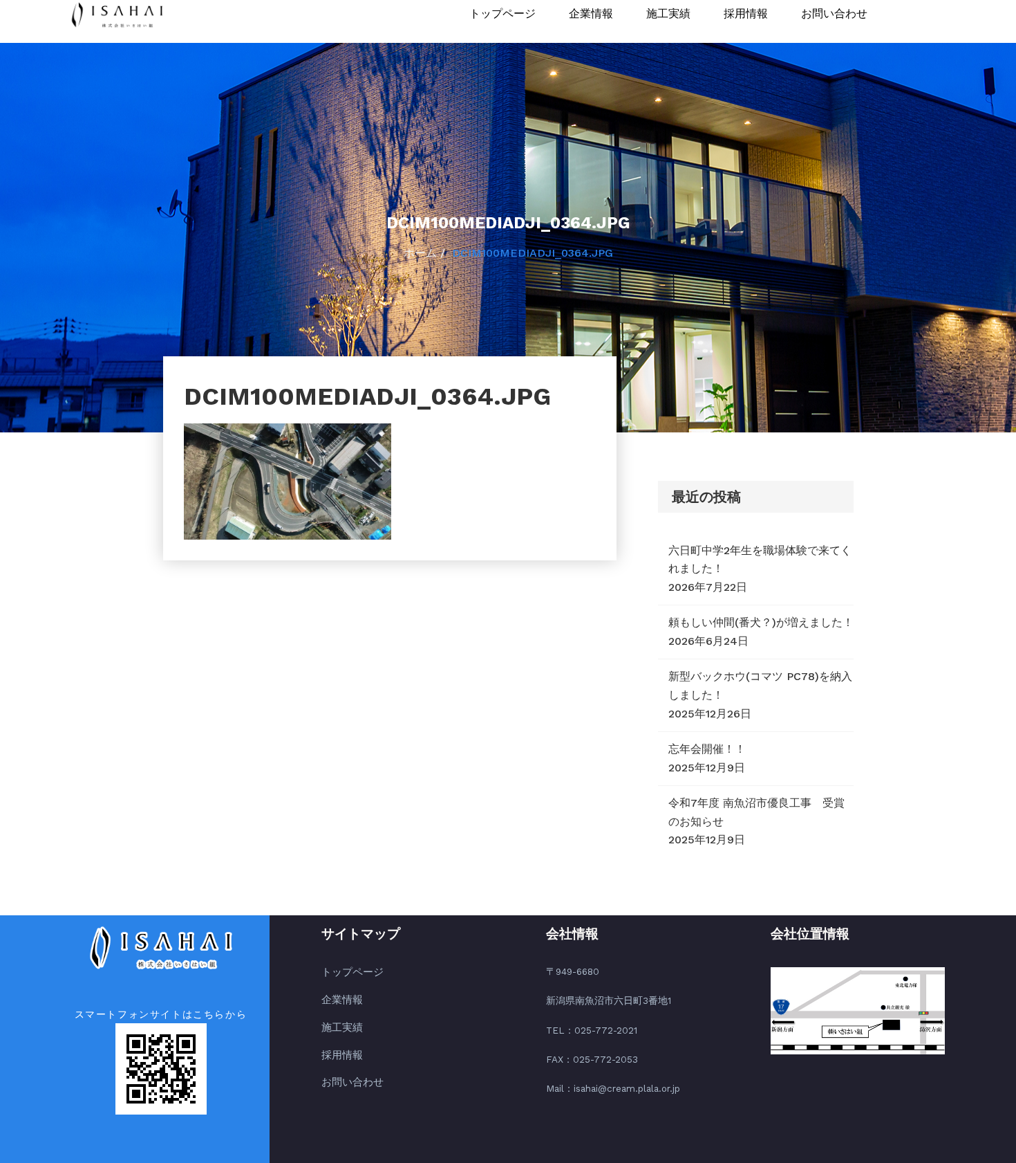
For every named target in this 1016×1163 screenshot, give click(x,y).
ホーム (420, 252)
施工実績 (668, 13)
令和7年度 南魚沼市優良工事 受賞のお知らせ (756, 812)
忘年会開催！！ (707, 749)
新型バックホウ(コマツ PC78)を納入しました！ (760, 686)
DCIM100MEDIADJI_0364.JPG (532, 252)
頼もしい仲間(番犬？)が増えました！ (761, 622)
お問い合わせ (834, 13)
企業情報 (591, 13)
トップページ (502, 13)
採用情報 (746, 13)
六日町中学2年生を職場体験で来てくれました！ (760, 560)
